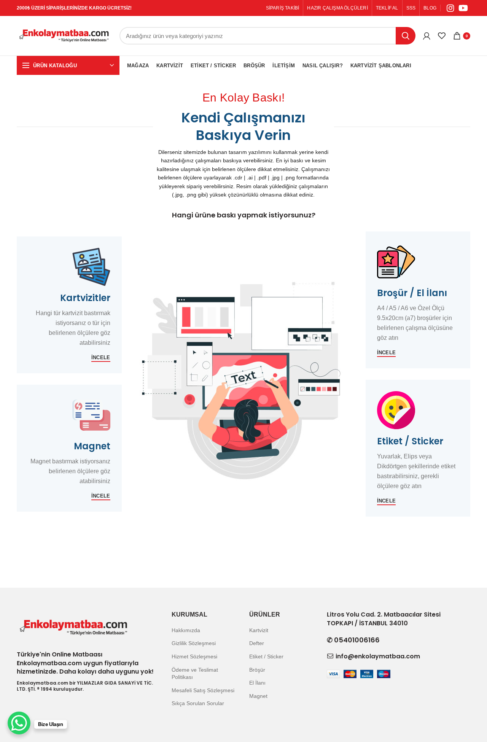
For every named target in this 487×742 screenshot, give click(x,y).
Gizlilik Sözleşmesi (194, 643)
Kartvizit (258, 630)
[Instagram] (450, 8)
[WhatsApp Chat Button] (19, 723)
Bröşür (257, 670)
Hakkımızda (186, 630)
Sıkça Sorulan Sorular (198, 703)
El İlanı (257, 683)
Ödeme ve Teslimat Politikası (195, 673)
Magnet (258, 696)
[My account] (426, 35)
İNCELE (100, 357)
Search (405, 35)
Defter (256, 643)
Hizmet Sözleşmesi (194, 656)
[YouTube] (463, 8)
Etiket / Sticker (266, 656)
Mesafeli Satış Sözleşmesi (203, 690)
